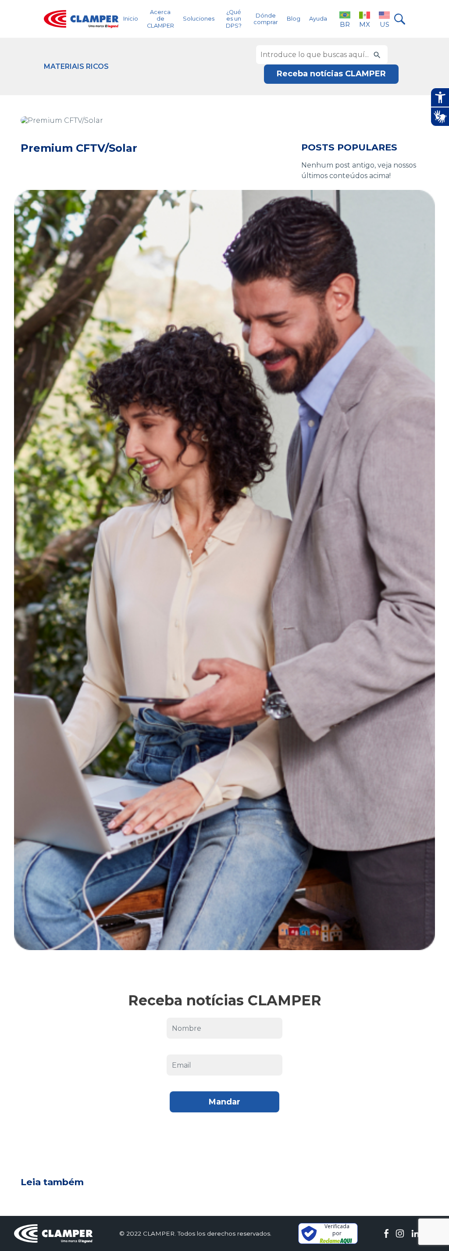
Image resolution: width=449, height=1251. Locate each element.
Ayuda (318, 18)
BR (345, 24)
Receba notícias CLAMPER (331, 74)
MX (364, 24)
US (384, 24)
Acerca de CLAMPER (160, 19)
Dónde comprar (265, 18)
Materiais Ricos (76, 66)
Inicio (130, 18)
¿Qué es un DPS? (234, 19)
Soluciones (198, 18)
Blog (293, 18)
